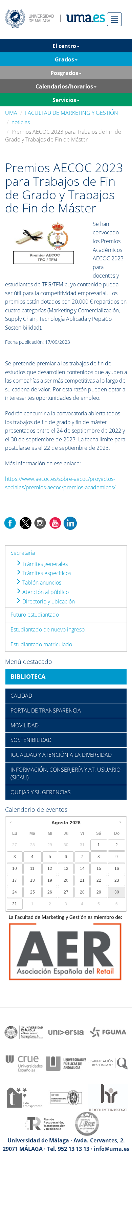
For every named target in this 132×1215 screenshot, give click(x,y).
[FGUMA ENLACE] (108, 1031)
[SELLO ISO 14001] (66, 1097)
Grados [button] (64, 59)
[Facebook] (10, 522)
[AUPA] (66, 1063)
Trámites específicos (46, 573)
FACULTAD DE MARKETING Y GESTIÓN (71, 113)
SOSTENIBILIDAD (30, 740)
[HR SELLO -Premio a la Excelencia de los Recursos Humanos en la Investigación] (108, 1097)
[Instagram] (40, 522)
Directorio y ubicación (48, 601)
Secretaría (22, 553)
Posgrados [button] (64, 73)
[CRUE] (24, 1063)
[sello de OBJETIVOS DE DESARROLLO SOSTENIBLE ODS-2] (24, 1031)
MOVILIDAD (24, 725)
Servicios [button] (64, 100)
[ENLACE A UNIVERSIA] (66, 1031)
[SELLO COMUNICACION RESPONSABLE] (108, 1063)
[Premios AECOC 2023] (44, 243)
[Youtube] (55, 522)
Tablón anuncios (41, 582)
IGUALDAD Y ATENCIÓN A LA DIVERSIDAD (61, 754)
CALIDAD (21, 695)
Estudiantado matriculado (41, 644)
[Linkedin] (70, 522)
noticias (21, 122)
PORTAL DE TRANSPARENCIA (45, 710)
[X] (25, 522)
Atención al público (45, 592)
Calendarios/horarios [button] (64, 86)
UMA (11, 113)
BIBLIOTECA (27, 676)
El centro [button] (64, 46)
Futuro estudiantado (34, 614)
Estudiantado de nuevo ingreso (47, 629)
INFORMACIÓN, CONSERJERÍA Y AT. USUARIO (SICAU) (65, 773)
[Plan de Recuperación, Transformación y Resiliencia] (45, 1123)
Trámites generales (44, 564)
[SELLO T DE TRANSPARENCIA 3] (24, 1097)
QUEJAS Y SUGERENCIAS (40, 792)
